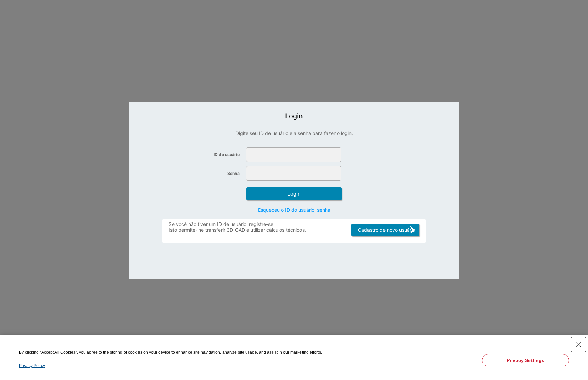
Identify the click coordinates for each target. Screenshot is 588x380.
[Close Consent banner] (578, 344)
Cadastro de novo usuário (386, 230)
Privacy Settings (525, 360)
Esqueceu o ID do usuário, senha (294, 210)
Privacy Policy (32, 365)
